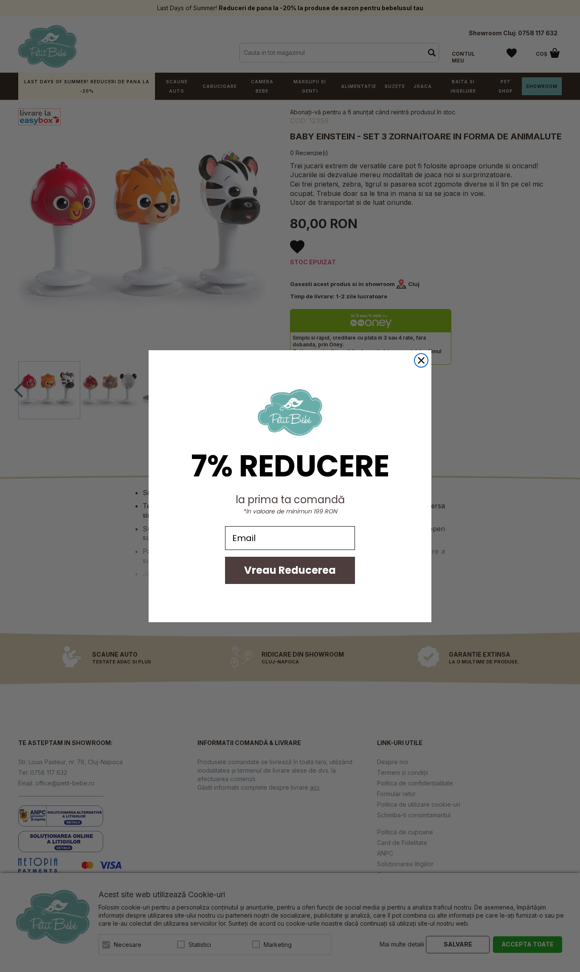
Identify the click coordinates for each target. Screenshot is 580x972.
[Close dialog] (421, 360)
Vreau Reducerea (290, 570)
